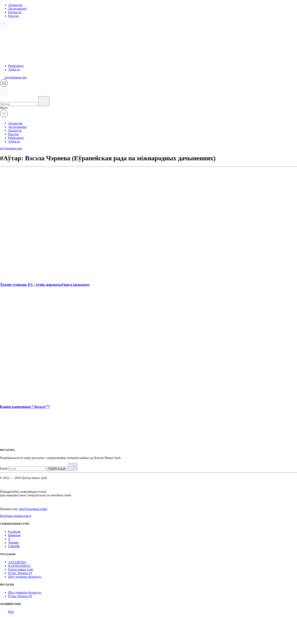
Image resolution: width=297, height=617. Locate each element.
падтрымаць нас (16, 77)
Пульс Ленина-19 (20, 573)
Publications (16, 66)
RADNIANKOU (19, 565)
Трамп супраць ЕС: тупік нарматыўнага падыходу (45, 284)
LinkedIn (14, 546)
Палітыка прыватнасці (15, 516)
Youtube (13, 542)
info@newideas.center (33, 509)
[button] (4, 86)
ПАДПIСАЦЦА (57, 468)
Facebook (14, 531)
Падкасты (15, 12)
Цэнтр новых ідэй (20, 569)
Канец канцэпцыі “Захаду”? (25, 407)
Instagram (14, 535)
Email (3, 468)
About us (14, 69)
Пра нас (13, 16)
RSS (11, 612)
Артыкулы (15, 5)
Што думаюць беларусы (24, 576)
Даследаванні (17, 8)
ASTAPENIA (17, 562)
